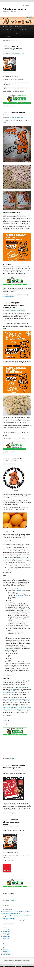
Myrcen (21, 700)
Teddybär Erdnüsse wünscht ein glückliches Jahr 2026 (12, 48)
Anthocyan (12, 642)
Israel (9, 592)
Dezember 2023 (6, 933)
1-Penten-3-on (14, 707)
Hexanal (15, 699)
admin (21, 770)
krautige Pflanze (23, 267)
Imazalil (15, 694)
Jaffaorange (18, 590)
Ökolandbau (13, 689)
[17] (27, 712)
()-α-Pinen (27, 700)
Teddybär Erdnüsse (18, 26)
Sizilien (15, 650)
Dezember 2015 (6, 938)
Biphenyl (21, 692)
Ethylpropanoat (11, 705)
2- (28, 709)
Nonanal (23, 699)
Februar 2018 (6, 935)
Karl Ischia (22, 310)
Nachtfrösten (19, 647)
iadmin (22, 53)
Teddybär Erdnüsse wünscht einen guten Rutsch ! (11, 822)
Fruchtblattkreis (20, 608)
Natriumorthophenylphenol (8, 692)
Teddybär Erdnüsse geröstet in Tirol (11, 913)
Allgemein (13, 106)
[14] (25, 585)
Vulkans (7, 650)
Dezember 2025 (6, 930)
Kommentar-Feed (7, 953)
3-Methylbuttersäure (7, 710)
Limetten (27, 665)
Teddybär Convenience (8, 33)
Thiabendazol (6, 691)
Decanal (27, 699)
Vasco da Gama (21, 557)
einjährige (17, 267)
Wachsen (22, 687)
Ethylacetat (5, 705)
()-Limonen (16, 700)
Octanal (19, 699)
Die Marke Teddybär (7, 26)
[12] (23, 560)
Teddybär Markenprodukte (14, 9)
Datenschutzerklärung (7, 36)
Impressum (17, 33)
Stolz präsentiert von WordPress (22, 960)
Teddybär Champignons (8, 29)
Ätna (10, 650)
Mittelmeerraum (19, 595)
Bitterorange (25, 545)
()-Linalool (18, 705)
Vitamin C (20, 681)
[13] (16, 568)
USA (11, 597)
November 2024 (6, 931)
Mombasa (8, 559)
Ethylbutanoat (21, 707)
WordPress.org (6, 954)
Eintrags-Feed (6, 951)
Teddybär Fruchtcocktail (21, 29)
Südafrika (26, 595)
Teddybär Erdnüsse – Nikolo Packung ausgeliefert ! (14, 766)
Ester (19, 710)
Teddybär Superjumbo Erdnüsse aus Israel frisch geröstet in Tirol (13, 305)
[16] (28, 683)
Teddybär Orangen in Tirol (13, 458)
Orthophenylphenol (17, 691)
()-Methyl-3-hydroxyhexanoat (18, 709)
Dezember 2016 (6, 936)
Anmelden (5, 949)
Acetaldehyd (9, 699)
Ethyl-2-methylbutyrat (7, 700)
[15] (23, 646)
